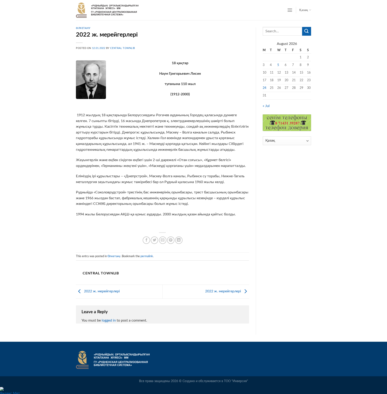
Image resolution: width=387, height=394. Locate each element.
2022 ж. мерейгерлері (101, 291)
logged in (109, 320)
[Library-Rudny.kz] (107, 10)
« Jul (266, 106)
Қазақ (303, 10)
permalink (146, 256)
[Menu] (289, 9)
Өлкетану (83, 28)
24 (264, 88)
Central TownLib (122, 48)
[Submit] (306, 31)
